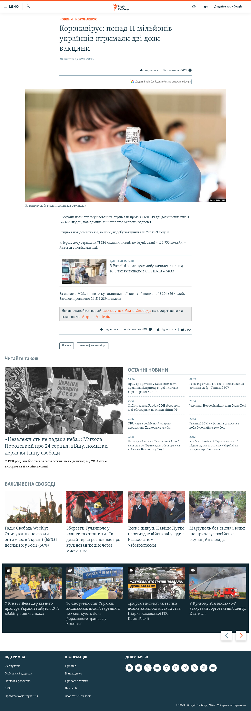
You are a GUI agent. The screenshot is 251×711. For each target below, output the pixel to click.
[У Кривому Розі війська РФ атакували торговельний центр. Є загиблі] (217, 583)
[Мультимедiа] (206, 6)
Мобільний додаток (18, 673)
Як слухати (12, 666)
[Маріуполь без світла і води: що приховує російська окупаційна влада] (217, 507)
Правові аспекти (76, 681)
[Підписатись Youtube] (157, 668)
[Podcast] (203, 668)
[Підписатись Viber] (175, 668)
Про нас (70, 666)
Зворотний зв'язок (78, 696)
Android (102, 317)
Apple (87, 317)
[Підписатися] (213, 668)
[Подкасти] (194, 6)
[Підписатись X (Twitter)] (148, 668)
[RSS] (194, 668)
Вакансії (71, 688)
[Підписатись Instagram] (166, 668)
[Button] (149, 70)
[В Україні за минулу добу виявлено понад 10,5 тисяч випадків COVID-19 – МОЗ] (84, 271)
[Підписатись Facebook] (129, 668)
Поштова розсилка (18, 681)
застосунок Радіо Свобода (127, 311)
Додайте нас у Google (228, 6)
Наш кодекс (73, 673)
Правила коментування (21, 696)
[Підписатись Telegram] (185, 668)
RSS (7, 688)
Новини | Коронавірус (78, 19)
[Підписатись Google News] (138, 668)
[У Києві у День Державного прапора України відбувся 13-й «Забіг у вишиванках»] (33, 583)
